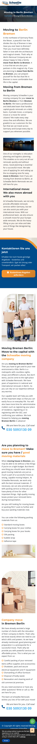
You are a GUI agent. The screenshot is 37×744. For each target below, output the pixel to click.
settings (22, 737)
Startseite (8, 16)
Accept (6, 740)
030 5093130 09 (19, 429)
